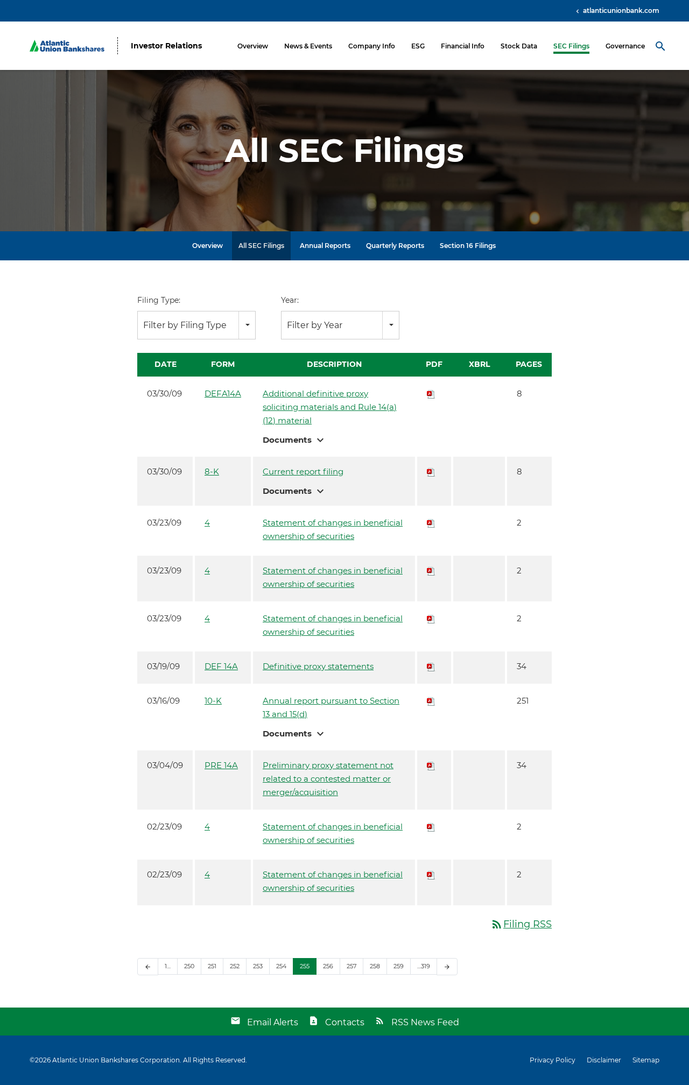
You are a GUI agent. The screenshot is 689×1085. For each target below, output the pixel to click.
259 (398, 966)
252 (235, 966)
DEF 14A (221, 666)
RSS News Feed (425, 1022)
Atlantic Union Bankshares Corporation (116, 1060)
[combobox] (196, 325)
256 (328, 966)
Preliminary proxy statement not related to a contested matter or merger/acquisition (328, 778)
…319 (423, 966)
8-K (212, 471)
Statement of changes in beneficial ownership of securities (333, 529)
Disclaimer (604, 1060)
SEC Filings (571, 46)
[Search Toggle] (660, 46)
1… (168, 966)
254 (281, 966)
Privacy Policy (552, 1060)
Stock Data (519, 46)
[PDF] (431, 393)
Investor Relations (166, 46)
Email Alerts (272, 1022)
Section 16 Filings (468, 246)
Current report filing (303, 471)
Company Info (371, 46)
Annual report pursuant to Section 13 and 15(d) (331, 707)
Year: (290, 300)
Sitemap (645, 1060)
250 (189, 966)
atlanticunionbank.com (620, 10)
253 (258, 966)
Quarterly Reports (395, 246)
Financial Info (462, 46)
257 (351, 966)
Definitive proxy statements (318, 666)
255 (305, 966)
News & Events (308, 46)
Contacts (344, 1022)
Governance (625, 46)
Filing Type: (158, 300)
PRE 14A (221, 765)
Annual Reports (325, 246)
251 (212, 966)
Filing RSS (521, 924)
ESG (418, 46)
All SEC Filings (261, 246)
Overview (252, 46)
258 (375, 966)
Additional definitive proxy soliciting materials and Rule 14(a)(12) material (330, 407)
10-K (213, 701)
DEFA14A (223, 393)
